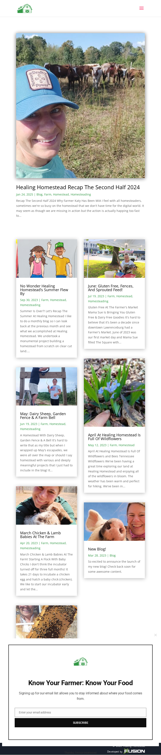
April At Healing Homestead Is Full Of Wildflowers (114, 436)
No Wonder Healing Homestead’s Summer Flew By (44, 289)
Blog (39, 194)
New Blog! (97, 549)
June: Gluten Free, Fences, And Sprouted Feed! (111, 287)
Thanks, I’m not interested (80, 752)
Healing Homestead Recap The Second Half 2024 (78, 187)
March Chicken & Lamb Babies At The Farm (40, 534)
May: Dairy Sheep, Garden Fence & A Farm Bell (43, 415)
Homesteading (81, 194)
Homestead (61, 194)
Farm (47, 194)
